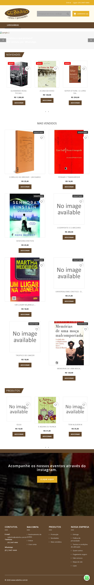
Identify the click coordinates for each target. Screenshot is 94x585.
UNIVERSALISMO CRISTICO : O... (69, 291)
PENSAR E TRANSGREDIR (69, 177)
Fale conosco (77, 558)
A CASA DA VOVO (47, 90)
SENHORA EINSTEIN (25, 241)
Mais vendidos (56, 542)
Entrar (30, 540)
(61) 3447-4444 (83, 2)
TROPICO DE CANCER (25, 355)
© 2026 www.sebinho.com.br (16, 580)
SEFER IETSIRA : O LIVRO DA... (75, 91)
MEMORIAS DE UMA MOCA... (69, 368)
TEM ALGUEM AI (75, 424)
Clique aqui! (47, 479)
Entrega (75, 534)
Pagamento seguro (79, 554)
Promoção (54, 534)
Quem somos (77, 550)
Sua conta (32, 527)
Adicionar (18, 103)
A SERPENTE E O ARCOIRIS (69, 227)
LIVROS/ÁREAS (13, 25)
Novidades (54, 538)
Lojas (74, 566)
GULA (19, 424)
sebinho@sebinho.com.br (17, 537)
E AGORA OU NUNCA (47, 426)
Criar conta (32, 544)
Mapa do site (77, 562)
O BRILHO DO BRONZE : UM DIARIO (25, 177)
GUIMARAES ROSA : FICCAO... (19, 91)
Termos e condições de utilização (79, 545)
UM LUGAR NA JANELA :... (25, 304)
